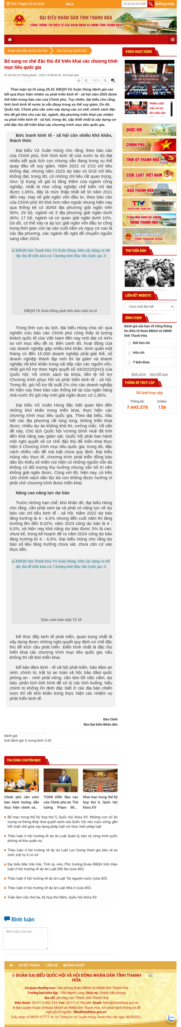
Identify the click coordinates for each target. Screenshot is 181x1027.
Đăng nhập (166, 4)
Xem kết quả (159, 374)
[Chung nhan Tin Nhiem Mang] (160, 980)
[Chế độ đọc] (78, 80)
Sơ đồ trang (29, 965)
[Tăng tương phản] (113, 80)
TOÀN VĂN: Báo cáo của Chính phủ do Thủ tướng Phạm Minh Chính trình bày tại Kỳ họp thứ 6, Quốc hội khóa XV (61, 802)
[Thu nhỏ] (105, 80)
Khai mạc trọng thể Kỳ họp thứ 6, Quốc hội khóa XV (100, 802)
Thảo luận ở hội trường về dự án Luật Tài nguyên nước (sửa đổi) (57, 878)
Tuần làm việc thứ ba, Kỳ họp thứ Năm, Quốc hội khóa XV (52, 897)
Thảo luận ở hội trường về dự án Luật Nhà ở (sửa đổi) (49, 888)
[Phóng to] (86, 80)
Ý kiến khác (141, 362)
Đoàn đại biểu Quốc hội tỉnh (28, 51)
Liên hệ (52, 965)
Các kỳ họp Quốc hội (71, 51)
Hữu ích (138, 352)
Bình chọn (139, 374)
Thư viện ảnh (135, 251)
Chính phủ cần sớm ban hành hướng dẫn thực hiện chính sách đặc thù (21, 802)
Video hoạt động (138, 52)
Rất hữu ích (141, 343)
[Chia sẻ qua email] (27, 79)
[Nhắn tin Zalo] (171, 1017)
